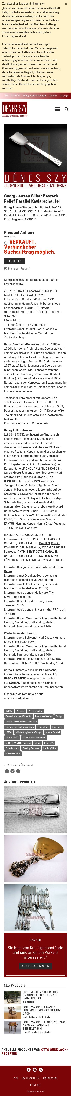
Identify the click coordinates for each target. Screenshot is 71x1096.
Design (59, 717)
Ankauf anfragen (35, 966)
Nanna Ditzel (45, 523)
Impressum (50, 1078)
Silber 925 (49, 743)
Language (64, 96)
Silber (37, 743)
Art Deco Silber (36, 711)
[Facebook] (29, 1069)
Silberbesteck (12, 749)
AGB (16, 1078)
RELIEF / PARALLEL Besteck (18, 743)
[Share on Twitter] (12, 771)
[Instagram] (41, 1069)
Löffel (9, 733)
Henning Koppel (26, 523)
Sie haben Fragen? (19, 269)
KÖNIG (55, 543)
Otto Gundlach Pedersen (34, 738)
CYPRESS (10, 556)
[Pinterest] (35, 1069)
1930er (9, 711)
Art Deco (21, 711)
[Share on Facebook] (7, 771)
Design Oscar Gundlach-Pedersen (21, 722)
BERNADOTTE (38, 539)
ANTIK (24, 539)
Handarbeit (43, 727)
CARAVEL (51, 551)
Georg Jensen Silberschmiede (20, 727)
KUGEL (20, 560)
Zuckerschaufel (13, 754)
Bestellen (15, 261)
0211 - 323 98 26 (12, 96)
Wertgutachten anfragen (35, 96)
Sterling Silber (50, 749)
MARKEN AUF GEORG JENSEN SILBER (27, 535)
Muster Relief (12, 738)
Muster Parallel (53, 733)
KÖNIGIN (9, 560)
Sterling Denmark (31, 749)
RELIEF (60, 560)
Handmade (57, 727)
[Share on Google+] (18, 771)
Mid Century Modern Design (29, 733)
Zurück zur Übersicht (20, 765)
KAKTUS (44, 543)
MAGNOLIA (33, 547)
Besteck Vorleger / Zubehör (18, 717)
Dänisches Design (43, 717)
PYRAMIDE (48, 547)
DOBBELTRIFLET (28, 556)
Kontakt (53, 96)
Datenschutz (30, 1078)
